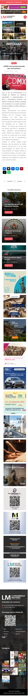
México (14, 63)
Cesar (16, 71)
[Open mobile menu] (25, 17)
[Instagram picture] (6, 655)
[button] (4, 168)
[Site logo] (8, 17)
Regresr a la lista (15, 181)
